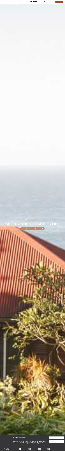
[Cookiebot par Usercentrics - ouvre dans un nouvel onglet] (6, 449)
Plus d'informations (20, 444)
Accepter (56, 437)
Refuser (56, 441)
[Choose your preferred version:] (45, 2)
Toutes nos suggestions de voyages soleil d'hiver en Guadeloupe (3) (32, 228)
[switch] (29, 449)
